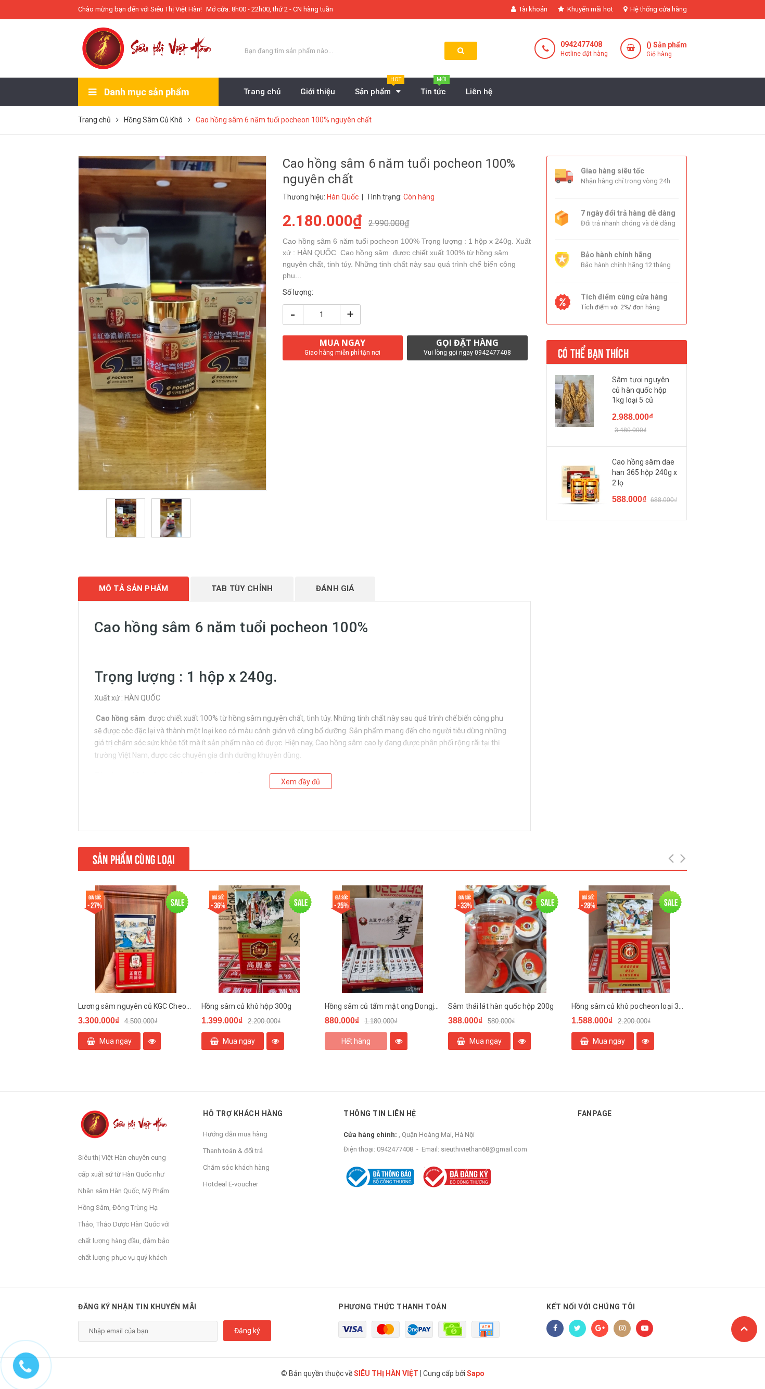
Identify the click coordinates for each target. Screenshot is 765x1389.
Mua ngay (115, 1041)
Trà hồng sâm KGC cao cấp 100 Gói (259, 1006)
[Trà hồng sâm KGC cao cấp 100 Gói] (259, 939)
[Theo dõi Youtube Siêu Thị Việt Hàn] (644, 1328)
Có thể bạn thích (593, 352)
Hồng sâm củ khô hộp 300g (493, 1006)
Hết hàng (602, 1041)
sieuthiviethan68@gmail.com (484, 1149)
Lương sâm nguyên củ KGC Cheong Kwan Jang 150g (382, 1006)
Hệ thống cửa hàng (658, 9)
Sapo (475, 1373)
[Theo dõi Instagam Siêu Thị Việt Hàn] (622, 1328)
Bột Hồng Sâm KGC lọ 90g (120, 1006)
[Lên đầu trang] (744, 1329)
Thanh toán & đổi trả (233, 1151)
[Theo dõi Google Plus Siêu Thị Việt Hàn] (599, 1328)
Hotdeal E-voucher (230, 1184)
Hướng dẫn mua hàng (235, 1134)
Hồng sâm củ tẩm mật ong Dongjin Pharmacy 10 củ (629, 1006)
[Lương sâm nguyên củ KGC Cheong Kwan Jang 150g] (382, 939)
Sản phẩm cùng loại (134, 858)
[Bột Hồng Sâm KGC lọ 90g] (136, 939)
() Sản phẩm (666, 49)
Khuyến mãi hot (589, 9)
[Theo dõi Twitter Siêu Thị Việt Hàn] (577, 1328)
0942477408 (581, 44)
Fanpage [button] (595, 1113)
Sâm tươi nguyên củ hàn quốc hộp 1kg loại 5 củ (640, 390)
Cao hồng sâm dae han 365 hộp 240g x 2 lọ (645, 472)
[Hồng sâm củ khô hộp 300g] (506, 939)
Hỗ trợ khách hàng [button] (243, 1113)
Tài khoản (532, 9)
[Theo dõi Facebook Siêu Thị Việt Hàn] (555, 1328)
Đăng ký (247, 1331)
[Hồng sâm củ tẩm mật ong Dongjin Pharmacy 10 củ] (629, 939)
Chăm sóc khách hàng (236, 1167)
